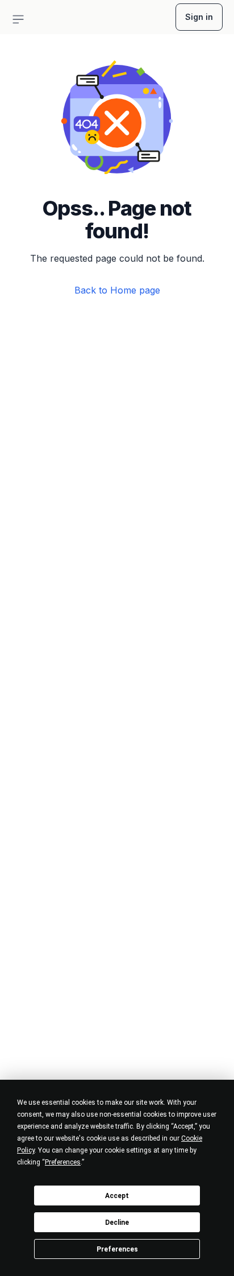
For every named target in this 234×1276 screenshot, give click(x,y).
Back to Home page (117, 290)
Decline (117, 1223)
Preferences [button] (63, 1162)
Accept (117, 1196)
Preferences (117, 1249)
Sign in (199, 17)
